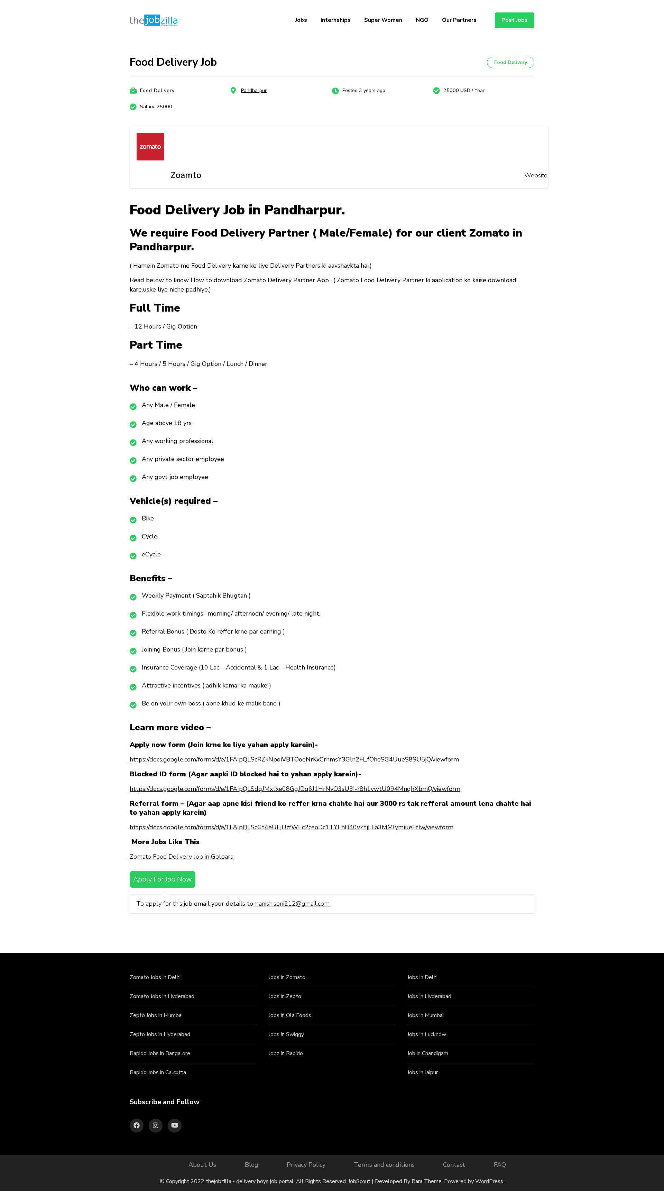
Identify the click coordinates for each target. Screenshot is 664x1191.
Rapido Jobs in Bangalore (160, 1053)
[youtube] (175, 1126)
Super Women (383, 20)
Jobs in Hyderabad (429, 996)
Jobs (301, 20)
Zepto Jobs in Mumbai (156, 1015)
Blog (251, 1165)
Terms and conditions (384, 1165)
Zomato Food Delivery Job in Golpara (181, 856)
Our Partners (459, 20)
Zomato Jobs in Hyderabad (162, 996)
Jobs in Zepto (285, 996)
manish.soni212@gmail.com (291, 903)
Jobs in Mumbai (425, 1015)
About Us (202, 1165)
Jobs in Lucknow (426, 1034)
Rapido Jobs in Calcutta (158, 1072)
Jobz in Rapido (286, 1053)
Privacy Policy (306, 1165)
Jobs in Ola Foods (290, 1015)
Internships (336, 20)
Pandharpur (254, 90)
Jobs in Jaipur (422, 1072)
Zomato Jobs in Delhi (155, 977)
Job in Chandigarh (427, 1053)
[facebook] (137, 1126)
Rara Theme (427, 1181)
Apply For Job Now (162, 879)
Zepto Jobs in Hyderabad (160, 1034)
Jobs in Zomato (287, 977)
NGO (422, 20)
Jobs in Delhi (422, 977)
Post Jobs (514, 20)
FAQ (500, 1165)
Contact (454, 1165)
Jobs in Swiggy (286, 1034)
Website (535, 175)
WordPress (489, 1181)
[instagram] (156, 1126)
